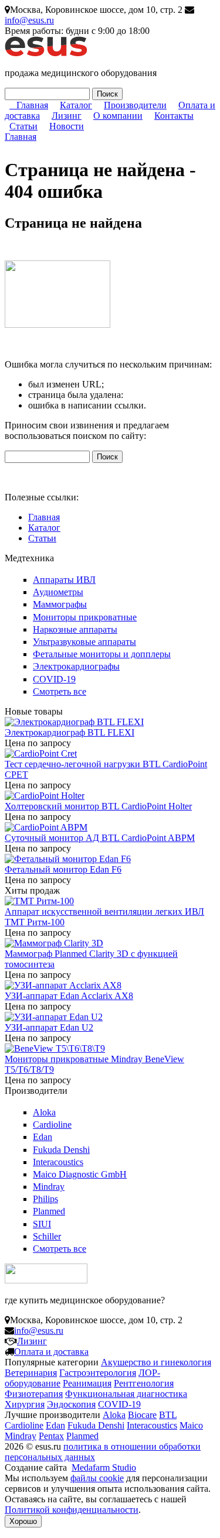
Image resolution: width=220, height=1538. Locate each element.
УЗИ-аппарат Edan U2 (49, 1027)
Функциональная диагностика (126, 1394)
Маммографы (60, 604)
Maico (191, 1425)
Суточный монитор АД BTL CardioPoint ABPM (100, 838)
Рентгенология (144, 1383)
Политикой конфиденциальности (71, 1510)
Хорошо (23, 1521)
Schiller (47, 1236)
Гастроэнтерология (97, 1373)
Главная (32, 105)
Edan (42, 1137)
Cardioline (52, 1125)
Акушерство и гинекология (156, 1362)
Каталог (76, 105)
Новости (66, 126)
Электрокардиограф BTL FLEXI (69, 732)
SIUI (42, 1224)
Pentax (51, 1436)
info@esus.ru (29, 20)
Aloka (44, 1112)
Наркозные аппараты (75, 629)
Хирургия (25, 1404)
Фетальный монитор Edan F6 (63, 869)
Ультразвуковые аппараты (84, 642)
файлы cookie (97, 1478)
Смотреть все (59, 691)
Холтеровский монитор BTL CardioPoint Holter (98, 806)
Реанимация (87, 1383)
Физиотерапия (34, 1394)
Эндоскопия (71, 1404)
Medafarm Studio (104, 1467)
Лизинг (67, 116)
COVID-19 (54, 679)
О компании (118, 116)
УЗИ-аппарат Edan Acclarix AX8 (69, 996)
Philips (45, 1199)
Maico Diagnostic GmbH (80, 1174)
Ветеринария (31, 1373)
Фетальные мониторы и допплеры (102, 654)
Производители (135, 105)
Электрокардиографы (76, 666)
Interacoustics (58, 1162)
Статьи (23, 126)
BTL (168, 1415)
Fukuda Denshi (61, 1150)
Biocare (142, 1415)
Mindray (49, 1187)
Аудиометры (58, 592)
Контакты (174, 116)
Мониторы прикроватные (85, 617)
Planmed (49, 1211)
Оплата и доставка (51, 1352)
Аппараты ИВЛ (64, 580)
